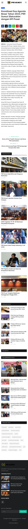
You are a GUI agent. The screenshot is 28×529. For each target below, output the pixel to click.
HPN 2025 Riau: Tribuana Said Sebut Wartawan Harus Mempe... (18, 381)
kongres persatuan (16, 437)
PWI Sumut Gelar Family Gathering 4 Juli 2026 (13, 246)
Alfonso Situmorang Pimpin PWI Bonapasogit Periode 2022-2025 (14, 147)
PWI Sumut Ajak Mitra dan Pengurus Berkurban (12, 174)
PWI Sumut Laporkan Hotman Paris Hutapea (11, 199)
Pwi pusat (4, 427)
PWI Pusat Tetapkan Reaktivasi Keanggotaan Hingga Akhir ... (10, 294)
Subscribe (23, 511)
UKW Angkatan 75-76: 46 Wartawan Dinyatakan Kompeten (12, 222)
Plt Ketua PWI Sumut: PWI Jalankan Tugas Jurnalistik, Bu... (18, 341)
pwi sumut (17, 427)
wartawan (11, 427)
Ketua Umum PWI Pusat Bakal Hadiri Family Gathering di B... (18, 396)
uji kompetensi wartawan (15, 446)
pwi (24, 446)
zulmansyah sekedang (13, 440)
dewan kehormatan (14, 443)
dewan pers (4, 446)
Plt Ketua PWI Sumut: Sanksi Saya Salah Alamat (18, 324)
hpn (20, 450)
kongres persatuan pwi (7, 433)
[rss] (2, 502)
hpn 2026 (4, 440)
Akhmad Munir (5, 430)
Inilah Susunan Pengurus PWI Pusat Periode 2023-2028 (18, 332)
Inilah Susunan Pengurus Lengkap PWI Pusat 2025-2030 (17, 317)
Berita (3, 8)
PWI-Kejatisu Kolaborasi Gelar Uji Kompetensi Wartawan (11, 269)
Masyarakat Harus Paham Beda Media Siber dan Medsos (19, 388)
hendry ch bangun (13, 450)
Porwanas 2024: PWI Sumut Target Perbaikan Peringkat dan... (18, 405)
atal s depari (5, 443)
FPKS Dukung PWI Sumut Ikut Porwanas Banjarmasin (18, 413)
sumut (16, 433)
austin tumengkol (6, 437)
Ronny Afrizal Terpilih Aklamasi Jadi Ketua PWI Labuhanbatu (14, 139)
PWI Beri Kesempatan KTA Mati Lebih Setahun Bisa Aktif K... (18, 491)
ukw (22, 440)
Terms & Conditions (13, 523)
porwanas (4, 450)
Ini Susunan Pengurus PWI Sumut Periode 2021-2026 (18, 308)
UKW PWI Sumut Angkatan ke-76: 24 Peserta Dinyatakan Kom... (19, 477)
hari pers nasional (15, 430)
